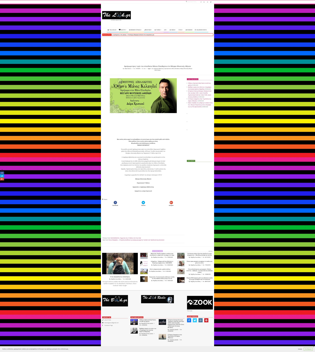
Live (145, 68)
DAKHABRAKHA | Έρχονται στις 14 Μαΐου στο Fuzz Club (125, 238)
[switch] (143, 195)
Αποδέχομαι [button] (308, 349)
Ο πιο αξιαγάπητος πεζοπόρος (120, 277)
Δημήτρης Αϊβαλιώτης (159, 68)
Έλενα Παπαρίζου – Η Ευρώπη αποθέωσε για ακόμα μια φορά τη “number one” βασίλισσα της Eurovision (136, 240)
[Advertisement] (185, 15)
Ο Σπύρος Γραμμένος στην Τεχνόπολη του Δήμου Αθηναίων (175, 336)
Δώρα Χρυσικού (167, 68)
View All (210, 251)
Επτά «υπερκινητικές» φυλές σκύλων (160, 269)
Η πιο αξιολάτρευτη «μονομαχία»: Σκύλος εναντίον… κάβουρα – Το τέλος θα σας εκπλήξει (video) (199, 271)
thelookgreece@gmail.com (111, 322)
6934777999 (107, 320)
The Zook (189, 311)
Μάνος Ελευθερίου (176, 68)
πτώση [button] (300, 349)
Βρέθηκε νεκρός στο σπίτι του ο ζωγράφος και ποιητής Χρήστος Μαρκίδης (147, 330)
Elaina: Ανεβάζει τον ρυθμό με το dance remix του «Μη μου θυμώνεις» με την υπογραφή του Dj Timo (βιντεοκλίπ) (200, 105)
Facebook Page (108, 325)
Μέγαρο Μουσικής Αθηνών (186, 68)
